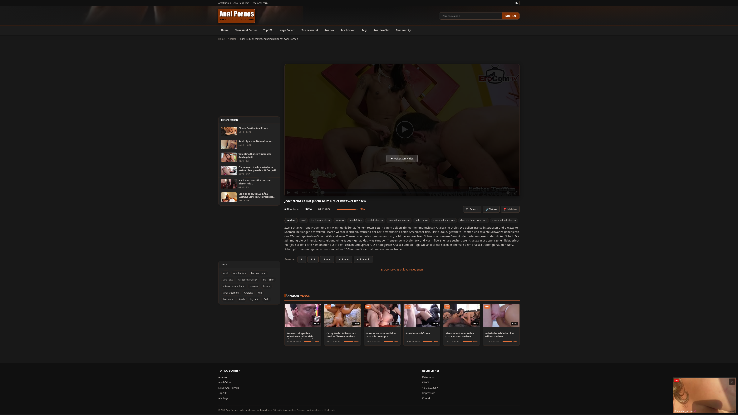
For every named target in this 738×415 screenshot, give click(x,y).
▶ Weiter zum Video (402, 158)
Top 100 (267, 30)
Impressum (428, 393)
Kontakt (426, 398)
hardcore (228, 299)
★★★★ (343, 259)
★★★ (327, 259)
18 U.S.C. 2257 (430, 387)
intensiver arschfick (233, 286)
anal (303, 220)
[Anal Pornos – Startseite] (236, 16)
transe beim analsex (444, 220)
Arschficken (224, 3)
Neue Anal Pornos (246, 30)
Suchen (510, 16)
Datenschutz (429, 377)
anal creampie (231, 292)
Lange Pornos (286, 30)
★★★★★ (363, 259)
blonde (266, 286)
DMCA (425, 382)
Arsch (242, 299)
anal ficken (268, 279)
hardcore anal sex (320, 220)
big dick (254, 299)
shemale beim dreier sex (473, 220)
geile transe (421, 220)
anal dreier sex (375, 220)
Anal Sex (228, 279)
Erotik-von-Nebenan (410, 269)
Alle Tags (223, 398)
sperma (253, 286)
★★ (313, 259)
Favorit (472, 209)
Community (403, 30)
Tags (364, 30)
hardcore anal (258, 273)
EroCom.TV (388, 269)
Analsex (329, 30)
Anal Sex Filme (241, 3)
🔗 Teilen (491, 209)
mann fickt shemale (399, 220)
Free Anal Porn (260, 3)
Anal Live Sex (381, 30)
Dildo (266, 299)
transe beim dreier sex (504, 220)
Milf (260, 292)
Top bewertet (310, 30)
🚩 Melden (510, 209)
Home (225, 30)
